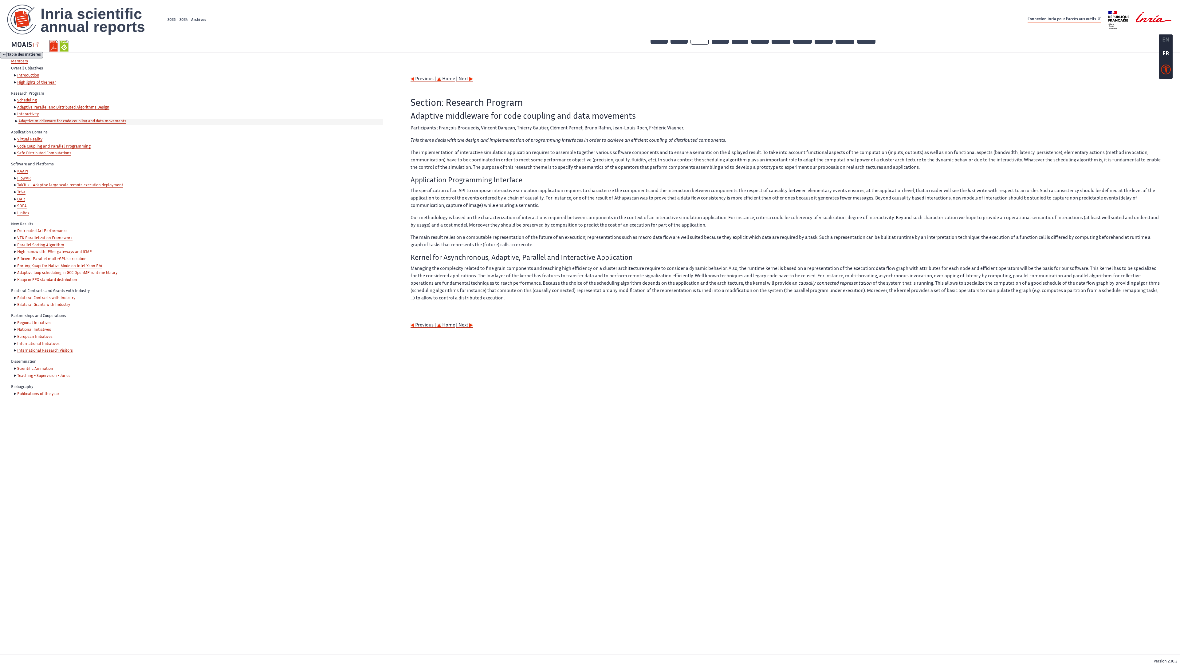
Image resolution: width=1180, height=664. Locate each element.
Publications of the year (38, 394)
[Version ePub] (65, 46)
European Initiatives (35, 337)
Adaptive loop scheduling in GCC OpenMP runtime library (67, 273)
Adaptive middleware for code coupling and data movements (72, 121)
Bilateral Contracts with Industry (46, 298)
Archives (198, 20)
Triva (21, 192)
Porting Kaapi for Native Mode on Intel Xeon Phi (59, 266)
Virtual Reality (29, 139)
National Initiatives (34, 330)
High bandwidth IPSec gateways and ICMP (54, 252)
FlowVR (24, 178)
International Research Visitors (45, 351)
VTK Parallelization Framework (45, 238)
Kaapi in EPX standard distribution (47, 280)
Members (19, 61)
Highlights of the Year (36, 83)
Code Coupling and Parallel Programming (54, 146)
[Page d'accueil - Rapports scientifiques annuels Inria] (83, 20)
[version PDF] (54, 46)
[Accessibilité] (1166, 71)
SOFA (22, 206)
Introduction (28, 75)
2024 (183, 20)
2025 (171, 20)
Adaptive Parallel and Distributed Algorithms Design (63, 107)
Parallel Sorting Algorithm (40, 245)
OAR (21, 199)
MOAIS (21, 45)
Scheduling (27, 100)
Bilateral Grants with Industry (43, 305)
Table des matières (24, 55)
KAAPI (22, 171)
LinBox (23, 213)
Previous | (425, 79)
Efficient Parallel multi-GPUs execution (52, 259)
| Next (462, 79)
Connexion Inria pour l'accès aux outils (1062, 19)
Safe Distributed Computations (44, 153)
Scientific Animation (35, 369)
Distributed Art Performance (42, 231)
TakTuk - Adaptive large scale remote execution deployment (70, 185)
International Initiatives (38, 344)
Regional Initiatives (34, 323)
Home (448, 79)
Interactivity (28, 114)
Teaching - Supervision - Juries (43, 376)
